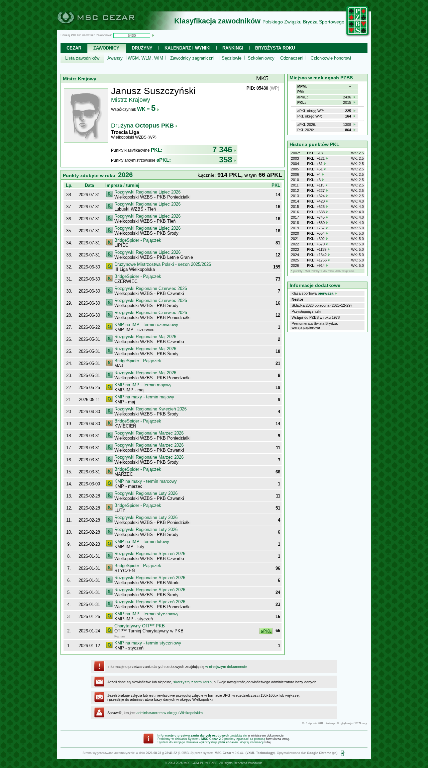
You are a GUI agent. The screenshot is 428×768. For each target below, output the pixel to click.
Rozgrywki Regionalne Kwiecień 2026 (150, 408)
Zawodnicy (106, 48)
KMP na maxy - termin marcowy (145, 481)
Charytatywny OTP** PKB (139, 625)
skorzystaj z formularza (192, 682)
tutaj (267, 742)
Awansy (115, 58)
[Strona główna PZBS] (357, 36)
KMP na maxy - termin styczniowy (147, 642)
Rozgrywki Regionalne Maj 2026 (145, 336)
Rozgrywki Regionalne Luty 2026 (146, 493)
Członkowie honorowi (331, 58)
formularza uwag (277, 739)
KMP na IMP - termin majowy (143, 384)
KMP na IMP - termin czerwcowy (146, 324)
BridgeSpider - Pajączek (137, 240)
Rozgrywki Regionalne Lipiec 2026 (147, 192)
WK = (146, 109)
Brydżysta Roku (275, 48)
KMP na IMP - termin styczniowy (146, 613)
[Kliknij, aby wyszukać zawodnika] (153, 35)
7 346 (222, 149)
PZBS (213, 763)
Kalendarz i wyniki (188, 48)
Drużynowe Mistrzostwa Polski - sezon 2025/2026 (162, 264)
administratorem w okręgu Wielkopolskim (169, 713)
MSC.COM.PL (194, 763)
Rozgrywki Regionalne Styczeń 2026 (149, 553)
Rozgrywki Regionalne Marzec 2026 (149, 433)
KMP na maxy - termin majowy (144, 396)
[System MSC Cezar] (107, 28)
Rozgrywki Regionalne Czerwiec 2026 (150, 288)
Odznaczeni (291, 58)
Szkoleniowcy (261, 58)
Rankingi (232, 48)
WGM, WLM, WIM (145, 58)
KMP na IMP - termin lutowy (141, 541)
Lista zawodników (82, 58)
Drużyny (142, 48)
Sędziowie (231, 58)
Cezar (74, 48)
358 (225, 159)
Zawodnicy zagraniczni (192, 58)
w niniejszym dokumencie (226, 667)
